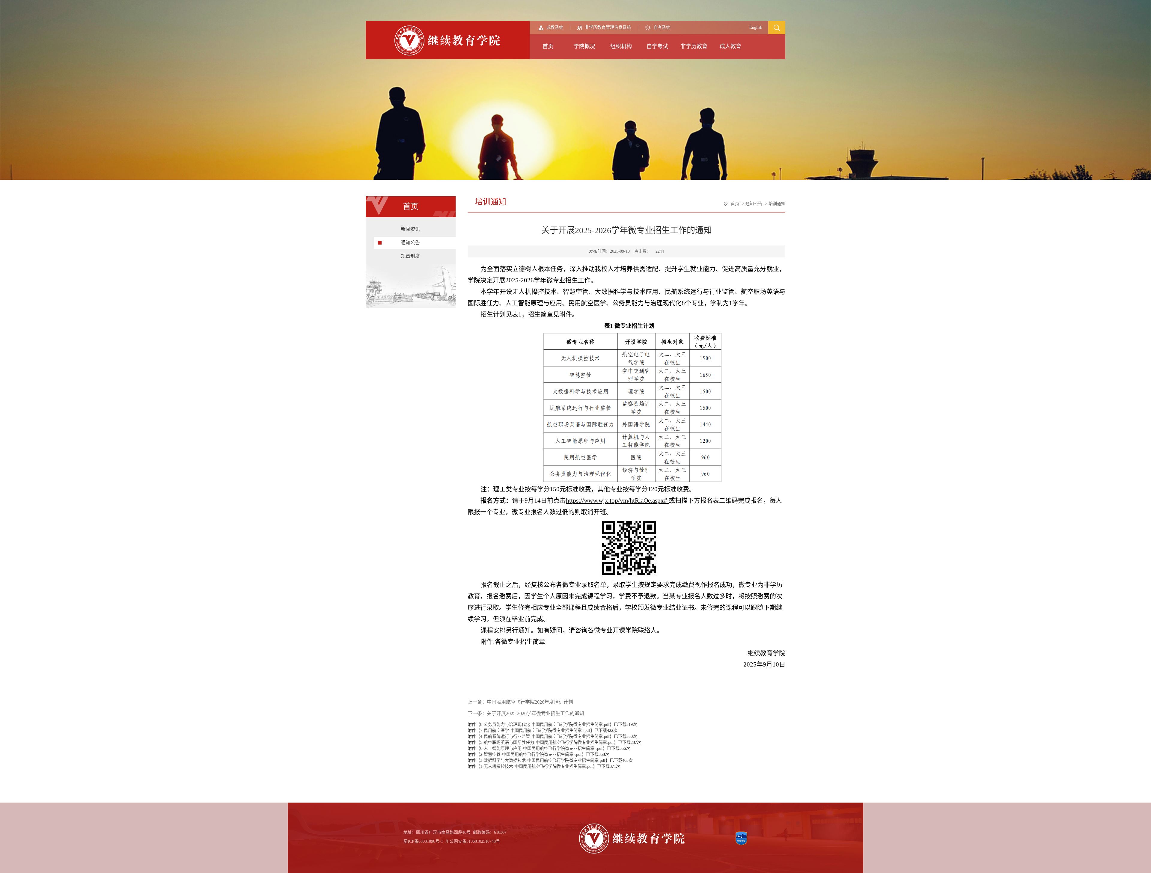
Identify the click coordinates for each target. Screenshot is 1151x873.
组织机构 (621, 46)
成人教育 (730, 46)
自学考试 (657, 46)
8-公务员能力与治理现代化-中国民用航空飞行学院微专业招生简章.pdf (545, 724)
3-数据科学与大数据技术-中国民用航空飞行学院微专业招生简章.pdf (542, 760)
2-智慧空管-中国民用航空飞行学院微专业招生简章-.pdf (531, 754)
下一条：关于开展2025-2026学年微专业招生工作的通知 (526, 713)
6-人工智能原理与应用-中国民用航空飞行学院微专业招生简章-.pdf (541, 748)
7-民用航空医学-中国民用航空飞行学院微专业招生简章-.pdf (535, 730)
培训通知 (777, 203)
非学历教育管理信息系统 (608, 27)
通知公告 (410, 242)
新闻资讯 (410, 229)
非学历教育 (693, 46)
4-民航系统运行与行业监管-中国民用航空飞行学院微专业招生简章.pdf (545, 736)
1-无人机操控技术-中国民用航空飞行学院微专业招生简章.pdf (536, 766)
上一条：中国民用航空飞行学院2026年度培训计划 (520, 702)
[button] (776, 27)
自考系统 (661, 27)
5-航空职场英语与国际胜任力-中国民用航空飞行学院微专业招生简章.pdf (547, 742)
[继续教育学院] (447, 40)
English (755, 27)
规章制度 (410, 256)
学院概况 (584, 46)
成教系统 (554, 27)
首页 (548, 46)
